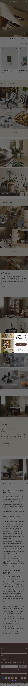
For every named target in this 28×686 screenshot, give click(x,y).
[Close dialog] (27, 333)
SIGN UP (21, 344)
